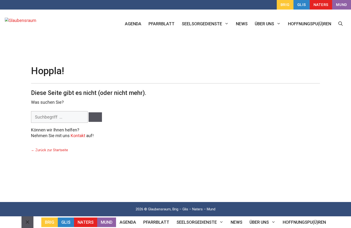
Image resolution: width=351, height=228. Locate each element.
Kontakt (78, 135)
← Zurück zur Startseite (49, 150)
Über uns (264, 23)
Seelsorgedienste (202, 23)
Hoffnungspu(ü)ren (309, 23)
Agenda (133, 23)
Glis (301, 5)
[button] (340, 24)
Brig (285, 5)
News (242, 23)
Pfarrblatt (162, 23)
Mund (341, 5)
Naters (321, 5)
